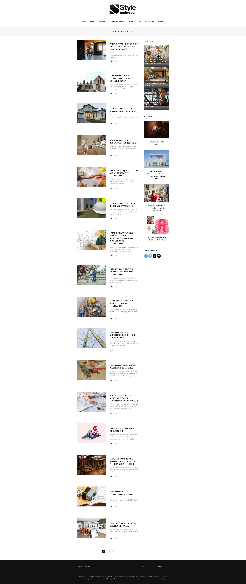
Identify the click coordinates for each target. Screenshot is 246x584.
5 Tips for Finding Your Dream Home (122, 429)
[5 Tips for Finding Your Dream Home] (91, 433)
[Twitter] (150, 256)
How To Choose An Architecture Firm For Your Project (122, 335)
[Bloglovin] (159, 256)
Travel (131, 22)
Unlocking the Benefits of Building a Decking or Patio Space (156, 83)
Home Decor (103, 22)
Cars (139, 22)
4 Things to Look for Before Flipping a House (123, 109)
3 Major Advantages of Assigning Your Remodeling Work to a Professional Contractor (122, 238)
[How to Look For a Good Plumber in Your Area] (91, 370)
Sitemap (159, 567)
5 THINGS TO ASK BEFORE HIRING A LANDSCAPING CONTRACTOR (122, 272)
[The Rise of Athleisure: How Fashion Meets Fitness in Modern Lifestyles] (156, 97)
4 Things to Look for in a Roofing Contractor (123, 204)
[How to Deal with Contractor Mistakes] (91, 496)
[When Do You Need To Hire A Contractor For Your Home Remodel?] (91, 50)
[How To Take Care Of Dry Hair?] (156, 129)
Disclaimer (87, 567)
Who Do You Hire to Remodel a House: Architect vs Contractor (124, 398)
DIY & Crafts (149, 22)
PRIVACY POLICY (148, 567)
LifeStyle (161, 22)
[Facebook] (146, 256)
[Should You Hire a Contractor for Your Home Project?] (91, 82)
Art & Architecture (118, 22)
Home (84, 22)
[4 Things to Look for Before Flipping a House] (91, 113)
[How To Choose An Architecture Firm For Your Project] (91, 338)
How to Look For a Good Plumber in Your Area (123, 366)
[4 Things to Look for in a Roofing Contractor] (91, 208)
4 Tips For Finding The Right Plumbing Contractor (121, 303)
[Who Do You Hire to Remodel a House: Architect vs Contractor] (91, 401)
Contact (79, 567)
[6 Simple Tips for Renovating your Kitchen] (91, 145)
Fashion (92, 22)
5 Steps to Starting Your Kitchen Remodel (123, 524)
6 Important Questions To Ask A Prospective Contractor (124, 173)
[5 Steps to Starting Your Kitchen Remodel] (91, 528)
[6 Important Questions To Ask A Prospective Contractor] (91, 176)
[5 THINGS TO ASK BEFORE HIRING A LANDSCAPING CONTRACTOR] (91, 275)
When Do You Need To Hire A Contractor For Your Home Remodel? (124, 46)
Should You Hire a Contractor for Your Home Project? (121, 78)
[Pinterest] (154, 256)
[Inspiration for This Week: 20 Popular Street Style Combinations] (156, 193)
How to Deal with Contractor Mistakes (121, 492)
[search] (234, 9)
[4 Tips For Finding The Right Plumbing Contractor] (91, 307)
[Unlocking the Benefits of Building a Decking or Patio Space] (156, 75)
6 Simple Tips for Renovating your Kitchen (123, 141)
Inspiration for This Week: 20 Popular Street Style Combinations (156, 208)
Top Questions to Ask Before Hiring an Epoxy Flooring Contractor (122, 461)
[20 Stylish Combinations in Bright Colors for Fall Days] (156, 225)
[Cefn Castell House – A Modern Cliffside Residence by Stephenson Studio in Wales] (156, 159)
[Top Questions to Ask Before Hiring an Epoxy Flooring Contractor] (91, 465)
